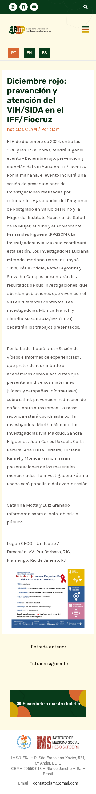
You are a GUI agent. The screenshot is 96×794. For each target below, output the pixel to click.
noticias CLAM (22, 129)
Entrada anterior (48, 647)
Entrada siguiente (48, 664)
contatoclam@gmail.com (55, 783)
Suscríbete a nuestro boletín (51, 703)
